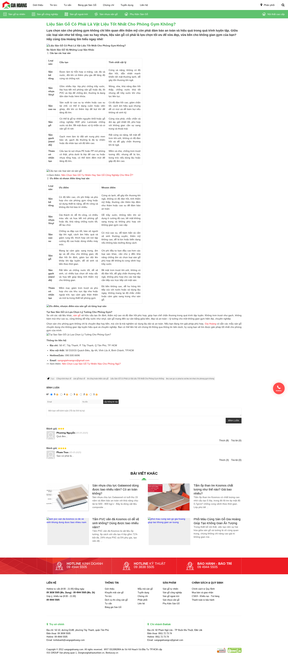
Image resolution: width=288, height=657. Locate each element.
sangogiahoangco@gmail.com (74, 360)
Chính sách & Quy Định (203, 589)
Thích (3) (224, 460)
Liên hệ (144, 5)
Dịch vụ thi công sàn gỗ (116, 600)
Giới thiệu (38, 5)
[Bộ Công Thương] (234, 650)
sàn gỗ (76, 315)
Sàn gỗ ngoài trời (78, 14)
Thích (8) (224, 440)
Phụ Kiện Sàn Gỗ (138, 14)
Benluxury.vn (112, 652)
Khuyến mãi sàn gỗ (114, 592)
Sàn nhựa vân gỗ (108, 14)
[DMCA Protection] (221, 650)
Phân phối (268, 5)
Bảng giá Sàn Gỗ (87, 5)
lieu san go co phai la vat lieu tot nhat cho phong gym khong (190, 379)
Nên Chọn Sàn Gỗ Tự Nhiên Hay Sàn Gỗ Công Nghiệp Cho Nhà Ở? (97, 175)
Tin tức (53, 5)
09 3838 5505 (144, 567)
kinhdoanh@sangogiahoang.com (69, 640)
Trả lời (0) (236, 440)
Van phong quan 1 (68, 652)
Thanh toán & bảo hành (203, 600)
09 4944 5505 (77, 567)
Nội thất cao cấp (276, 14)
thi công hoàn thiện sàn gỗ (97, 379)
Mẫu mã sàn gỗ (145, 589)
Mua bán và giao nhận (202, 592)
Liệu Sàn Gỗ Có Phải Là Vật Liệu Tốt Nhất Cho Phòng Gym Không (137, 379)
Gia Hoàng (210, 323)
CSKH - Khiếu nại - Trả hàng (205, 596)
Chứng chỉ (108, 5)
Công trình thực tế (63, 379)
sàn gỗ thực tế (79, 379)
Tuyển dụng (127, 5)
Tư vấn (68, 5)
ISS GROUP (52, 652)
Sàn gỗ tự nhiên (16, 14)
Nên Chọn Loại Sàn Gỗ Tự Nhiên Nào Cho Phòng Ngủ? (91, 363)
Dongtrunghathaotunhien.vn (91, 652)
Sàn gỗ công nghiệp (47, 14)
